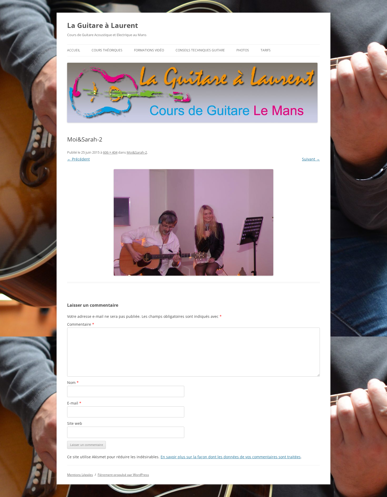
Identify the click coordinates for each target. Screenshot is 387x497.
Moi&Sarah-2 (137, 152)
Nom (73, 382)
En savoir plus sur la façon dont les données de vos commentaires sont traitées (231, 456)
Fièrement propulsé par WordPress (123, 474)
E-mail (74, 403)
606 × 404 (110, 152)
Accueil (73, 50)
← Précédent (78, 159)
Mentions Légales (80, 474)
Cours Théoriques (107, 50)
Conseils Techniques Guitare (200, 50)
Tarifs (266, 50)
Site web (74, 423)
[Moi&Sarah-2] (193, 222)
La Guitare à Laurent (102, 25)
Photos (242, 50)
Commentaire (80, 324)
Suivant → (311, 159)
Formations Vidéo (149, 50)
